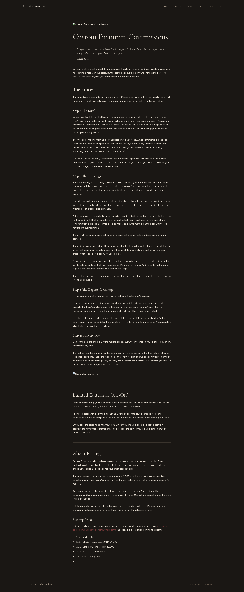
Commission (178, 7)
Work (166, 7)
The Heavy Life (195, 584)
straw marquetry (107, 529)
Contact (202, 7)
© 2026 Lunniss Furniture (41, 584)
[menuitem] (166, 6)
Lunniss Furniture (34, 6)
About (191, 7)
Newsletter (215, 7)
